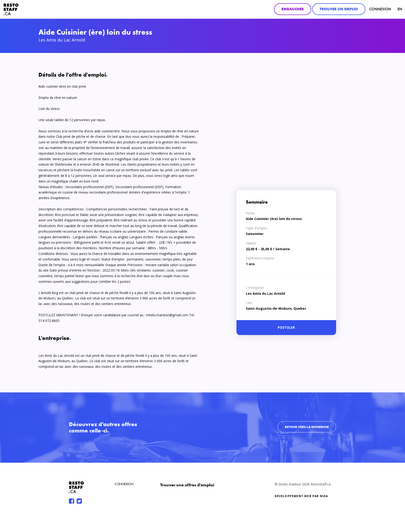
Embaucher (292, 9)
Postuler (286, 327)
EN (400, 9)
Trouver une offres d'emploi (187, 485)
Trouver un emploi (339, 9)
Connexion (380, 9)
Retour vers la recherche (307, 427)
